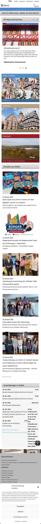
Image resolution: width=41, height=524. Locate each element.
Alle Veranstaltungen (10, 430)
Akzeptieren (20, 506)
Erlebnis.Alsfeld (6, 478)
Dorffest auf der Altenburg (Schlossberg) (11, 424)
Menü (6, 6)
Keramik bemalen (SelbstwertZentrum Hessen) (17, 392)
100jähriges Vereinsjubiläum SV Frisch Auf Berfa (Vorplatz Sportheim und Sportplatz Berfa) (14, 414)
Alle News (6, 377)
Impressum (24, 521)
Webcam (36, 1)
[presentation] (33, 19)
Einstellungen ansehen (21, 517)
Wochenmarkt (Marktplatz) (11, 405)
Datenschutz (18, 521)
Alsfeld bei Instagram (7, 473)
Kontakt (16, 1)
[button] (38, 487)
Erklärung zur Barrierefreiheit (9, 460)
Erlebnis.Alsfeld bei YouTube (9, 482)
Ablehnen (20, 511)
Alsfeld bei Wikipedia (7, 475)
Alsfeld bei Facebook (7, 471)
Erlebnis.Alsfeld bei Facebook (10, 480)
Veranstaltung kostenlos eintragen (14, 432)
